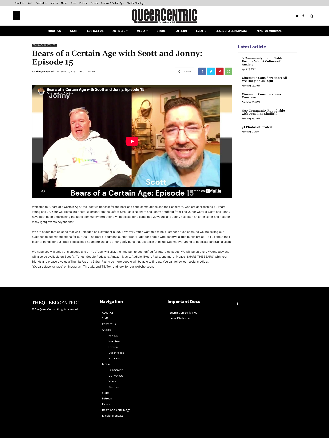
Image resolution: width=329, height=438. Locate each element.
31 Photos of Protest (257, 127)
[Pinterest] (220, 71)
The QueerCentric (45, 71)
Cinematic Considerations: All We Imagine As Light (264, 79)
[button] (311, 16)
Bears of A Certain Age (45, 45)
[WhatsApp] (228, 71)
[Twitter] (297, 16)
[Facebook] (303, 16)
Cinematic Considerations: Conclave (262, 96)
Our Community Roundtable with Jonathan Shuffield (263, 112)
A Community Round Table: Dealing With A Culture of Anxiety (262, 61)
